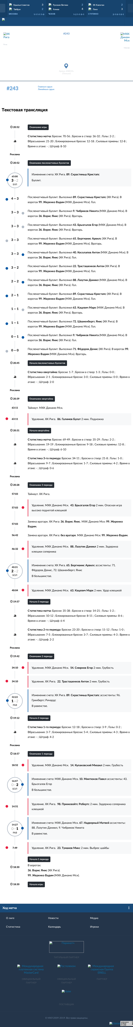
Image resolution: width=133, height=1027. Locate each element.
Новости (53, 918)
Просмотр (27, 4)
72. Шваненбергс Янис (67, 570)
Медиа (94, 918)
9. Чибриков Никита (71, 827)
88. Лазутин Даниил (44, 827)
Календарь (54, 927)
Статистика (13, 927)
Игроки (94, 927)
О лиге (10, 918)
